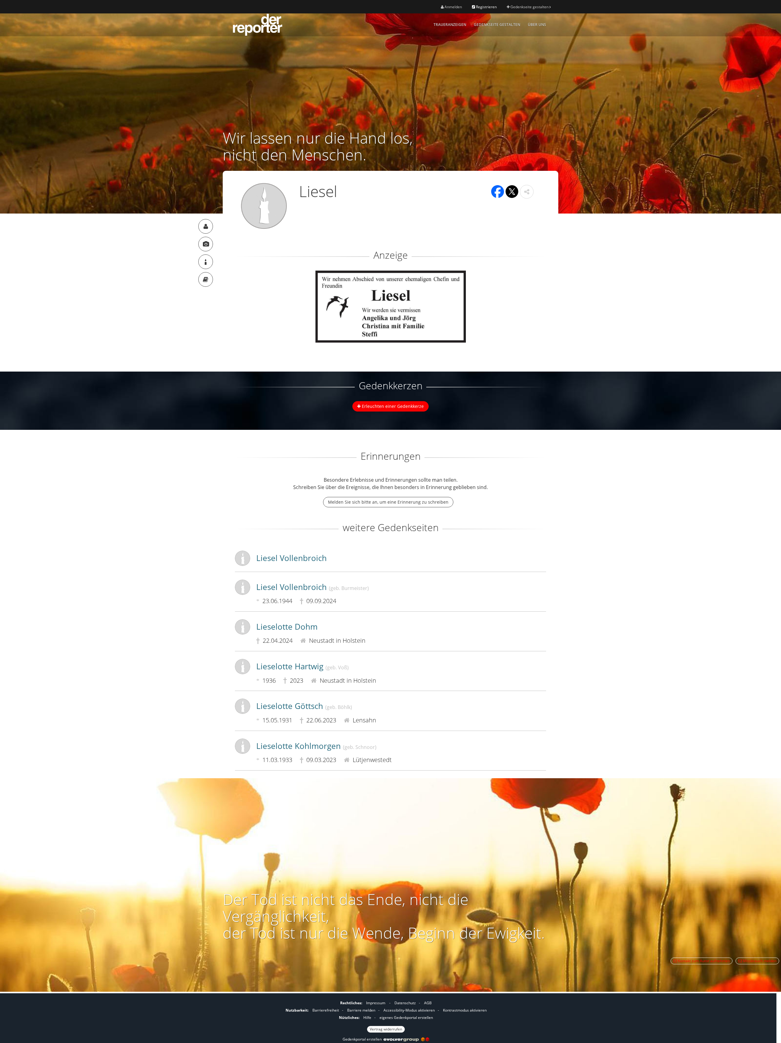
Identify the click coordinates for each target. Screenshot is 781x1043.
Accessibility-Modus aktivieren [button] (409, 1010)
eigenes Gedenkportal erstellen (406, 1017)
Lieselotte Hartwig (302, 666)
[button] (527, 192)
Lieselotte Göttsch (304, 705)
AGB (428, 1002)
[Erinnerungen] (205, 279)
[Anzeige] (205, 244)
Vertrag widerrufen (386, 1029)
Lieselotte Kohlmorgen (316, 745)
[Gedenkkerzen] (205, 261)
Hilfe (367, 1017)
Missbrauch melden (759, 960)
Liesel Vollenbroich (291, 557)
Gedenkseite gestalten (529, 6)
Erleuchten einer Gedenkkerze (392, 406)
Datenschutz (405, 1002)
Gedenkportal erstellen (363, 1039)
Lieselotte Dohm (287, 626)
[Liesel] (205, 226)
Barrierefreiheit (325, 1010)
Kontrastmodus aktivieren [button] (465, 1010)
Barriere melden (361, 1010)
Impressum (375, 1002)
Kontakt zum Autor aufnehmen (703, 960)
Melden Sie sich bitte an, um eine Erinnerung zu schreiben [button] (388, 502)
